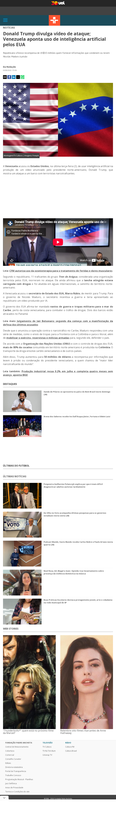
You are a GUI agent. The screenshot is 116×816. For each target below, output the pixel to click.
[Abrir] (5, 20)
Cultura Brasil (71, 751)
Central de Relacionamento (17, 747)
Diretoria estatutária (14, 767)
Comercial (9, 755)
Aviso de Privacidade (14, 788)
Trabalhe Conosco (13, 775)
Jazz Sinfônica (11, 783)
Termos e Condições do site (17, 792)
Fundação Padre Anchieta (18, 743)
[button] (5, 77)
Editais (8, 763)
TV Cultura (54, 20)
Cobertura (9, 751)
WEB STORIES (10, 628)
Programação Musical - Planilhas (19, 779)
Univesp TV (47, 755)
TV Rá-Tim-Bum (49, 751)
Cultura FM (69, 747)
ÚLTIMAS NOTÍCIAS (14, 476)
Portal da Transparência (15, 771)
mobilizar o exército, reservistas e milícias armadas (37, 337)
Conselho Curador (13, 759)
